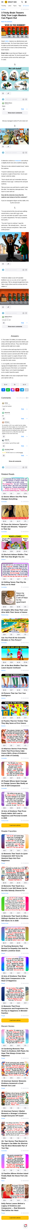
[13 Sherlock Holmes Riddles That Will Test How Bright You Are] (15, 542)
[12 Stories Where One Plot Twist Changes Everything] (15, 484)
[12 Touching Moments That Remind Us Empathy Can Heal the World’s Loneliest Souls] (15, 934)
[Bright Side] (11, 2)
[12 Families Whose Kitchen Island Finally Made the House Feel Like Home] (15, 1161)
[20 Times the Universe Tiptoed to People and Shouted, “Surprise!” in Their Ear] (15, 512)
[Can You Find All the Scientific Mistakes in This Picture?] (15, 625)
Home (2, 1180)
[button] (5, 384)
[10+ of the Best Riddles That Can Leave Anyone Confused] (15, 653)
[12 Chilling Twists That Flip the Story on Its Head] (15, 570)
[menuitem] (3, 5)
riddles (7, 41)
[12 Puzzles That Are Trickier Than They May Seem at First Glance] (15, 709)
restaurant (18, 160)
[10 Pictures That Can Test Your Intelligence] (15, 681)
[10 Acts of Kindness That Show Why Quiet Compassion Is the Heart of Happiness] (15, 964)
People (3, 863)
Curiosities (4, 501)
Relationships (4, 615)
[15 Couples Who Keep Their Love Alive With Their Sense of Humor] (15, 598)
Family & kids (4, 820)
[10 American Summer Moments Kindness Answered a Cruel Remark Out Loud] (15, 1069)
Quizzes (3, 9)
